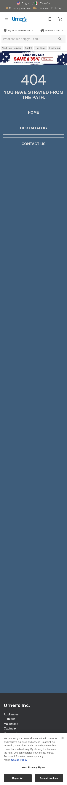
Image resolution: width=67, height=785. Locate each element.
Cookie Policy (19, 760)
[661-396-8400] (49, 19)
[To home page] (19, 19)
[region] (33, 759)
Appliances (11, 714)
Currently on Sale (19, 8)
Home (33, 112)
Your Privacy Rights (33, 767)
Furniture (10, 719)
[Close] (62, 738)
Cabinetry (10, 728)
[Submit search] (60, 39)
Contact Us (33, 144)
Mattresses (11, 723)
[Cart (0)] (60, 19)
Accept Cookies (49, 778)
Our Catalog (33, 128)
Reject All (17, 778)
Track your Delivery (49, 8)
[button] (24, 3)
